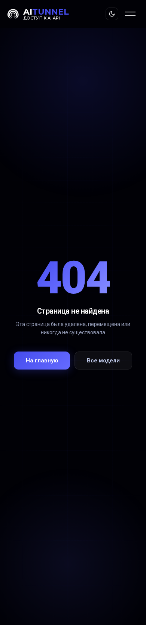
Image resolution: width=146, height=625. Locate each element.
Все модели (103, 360)
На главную (42, 360)
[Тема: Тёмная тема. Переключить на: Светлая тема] (112, 14)
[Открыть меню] (130, 14)
